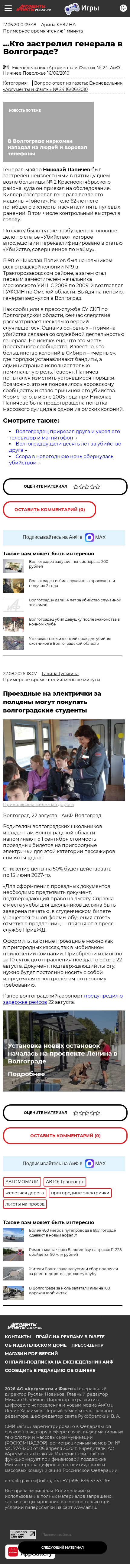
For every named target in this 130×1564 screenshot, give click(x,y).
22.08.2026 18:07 (20, 673)
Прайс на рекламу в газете (70, 1336)
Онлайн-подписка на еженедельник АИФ (59, 1362)
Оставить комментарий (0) (50, 509)
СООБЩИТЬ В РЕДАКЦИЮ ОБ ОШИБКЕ (50, 1370)
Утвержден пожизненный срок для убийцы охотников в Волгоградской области (70, 641)
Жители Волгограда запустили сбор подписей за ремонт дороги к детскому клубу (73, 1271)
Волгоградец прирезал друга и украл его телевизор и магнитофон (64, 435)
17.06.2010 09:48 (19, 24)
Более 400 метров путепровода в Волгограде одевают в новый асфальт (72, 1232)
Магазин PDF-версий (31, 1353)
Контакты (18, 1336)
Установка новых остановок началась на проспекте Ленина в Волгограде (62, 1053)
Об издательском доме (36, 1345)
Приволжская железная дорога (38, 804)
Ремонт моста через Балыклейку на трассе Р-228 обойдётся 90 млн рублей (75, 1252)
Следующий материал (62, 1548)
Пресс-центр (87, 1345)
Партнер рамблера (57, 1534)
